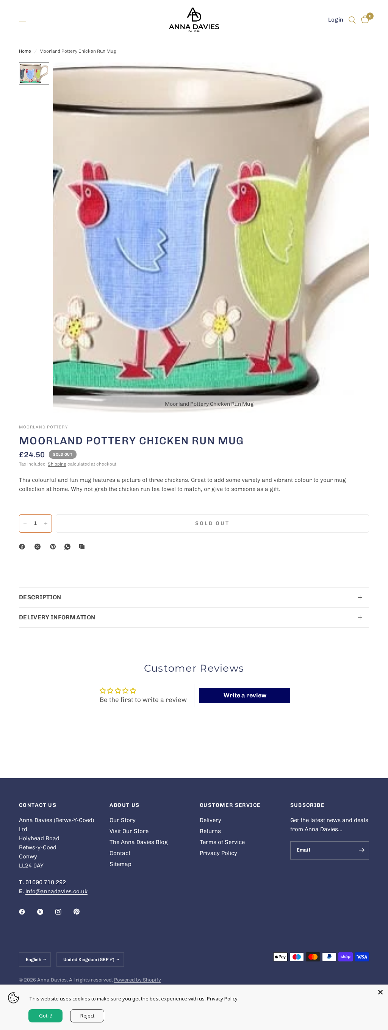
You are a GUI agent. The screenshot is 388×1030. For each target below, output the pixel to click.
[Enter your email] (361, 850)
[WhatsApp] (69, 546)
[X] (39, 546)
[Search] (352, 20)
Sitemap (120, 864)
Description (40, 597)
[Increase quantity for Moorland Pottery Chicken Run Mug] (46, 523)
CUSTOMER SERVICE (230, 805)
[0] (363, 20)
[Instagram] (63, 911)
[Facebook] (23, 546)
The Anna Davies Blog (139, 842)
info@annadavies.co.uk (56, 891)
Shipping (57, 464)
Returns (210, 831)
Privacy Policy (218, 853)
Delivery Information (57, 617)
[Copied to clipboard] (83, 546)
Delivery (210, 820)
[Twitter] (45, 911)
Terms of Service (222, 842)
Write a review (245, 695)
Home (25, 51)
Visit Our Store (129, 831)
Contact (120, 853)
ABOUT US (125, 805)
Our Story (123, 820)
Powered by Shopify (137, 980)
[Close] (380, 992)
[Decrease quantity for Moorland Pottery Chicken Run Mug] (25, 523)
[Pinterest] (54, 546)
